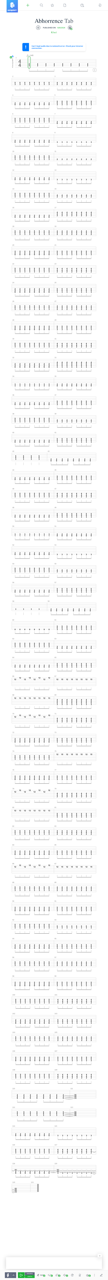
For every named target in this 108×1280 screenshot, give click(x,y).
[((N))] (80, 1275)
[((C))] (72, 1275)
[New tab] (64, 5)
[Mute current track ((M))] (65, 1275)
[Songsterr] (12, 6)
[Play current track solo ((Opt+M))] (57, 1275)
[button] (12, 56)
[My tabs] (52, 5)
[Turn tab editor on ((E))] (101, 1275)
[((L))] (49, 1275)
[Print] (70, 28)
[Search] (41, 5)
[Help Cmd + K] (82, 5)
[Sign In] (99, 5)
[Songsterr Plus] (27, 5)
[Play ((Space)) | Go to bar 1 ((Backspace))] (21, 1275)
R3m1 (54, 32)
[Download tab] (87, 1275)
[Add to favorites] (38, 28)
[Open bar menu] (94, 70)
